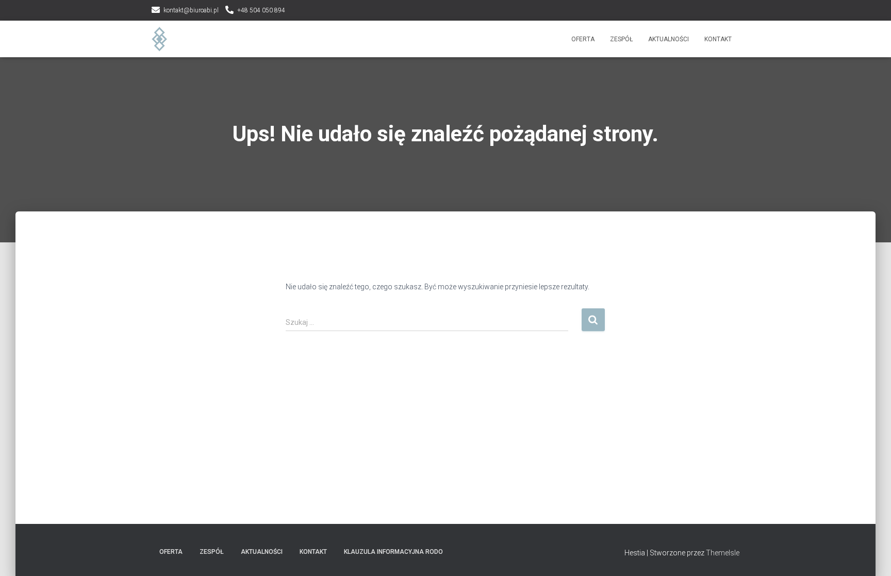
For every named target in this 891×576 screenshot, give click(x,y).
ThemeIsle (722, 553)
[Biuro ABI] (159, 39)
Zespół (621, 39)
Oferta (583, 39)
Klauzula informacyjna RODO (393, 551)
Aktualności (668, 39)
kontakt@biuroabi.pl (191, 10)
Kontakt (718, 39)
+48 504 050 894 (261, 10)
